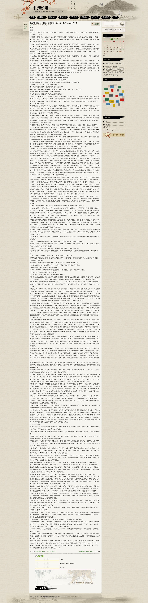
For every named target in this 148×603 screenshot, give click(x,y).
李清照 (104, 94)
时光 (119, 105)
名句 (118, 98)
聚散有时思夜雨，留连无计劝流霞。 (114, 69)
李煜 (103, 98)
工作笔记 (106, 17)
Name (61, 559)
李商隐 (108, 91)
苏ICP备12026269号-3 (74, 597)
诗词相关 (42, 17)
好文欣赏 (63, 17)
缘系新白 (85, 17)
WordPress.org (108, 130)
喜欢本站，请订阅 (118, 135)
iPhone (111, 101)
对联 (106, 101)
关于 (115, 17)
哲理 (112, 96)
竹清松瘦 (41, 8)
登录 (105, 121)
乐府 (114, 104)
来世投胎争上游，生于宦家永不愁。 (114, 63)
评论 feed (107, 127)
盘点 (106, 88)
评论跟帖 (74, 17)
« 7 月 (105, 55)
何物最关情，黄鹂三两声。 (86, 551)
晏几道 (122, 97)
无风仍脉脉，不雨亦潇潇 (111, 66)
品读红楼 (95, 17)
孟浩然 (108, 97)
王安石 (122, 90)
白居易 (112, 86)
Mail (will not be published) (67, 563)
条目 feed (107, 124)
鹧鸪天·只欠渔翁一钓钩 (111, 75)
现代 (117, 87)
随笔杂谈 (52, 17)
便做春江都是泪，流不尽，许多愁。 (46, 551)
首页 (32, 17)
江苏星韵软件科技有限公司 (50, 596)
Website (62, 567)
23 (123, 49)
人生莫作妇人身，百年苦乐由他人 (114, 72)
